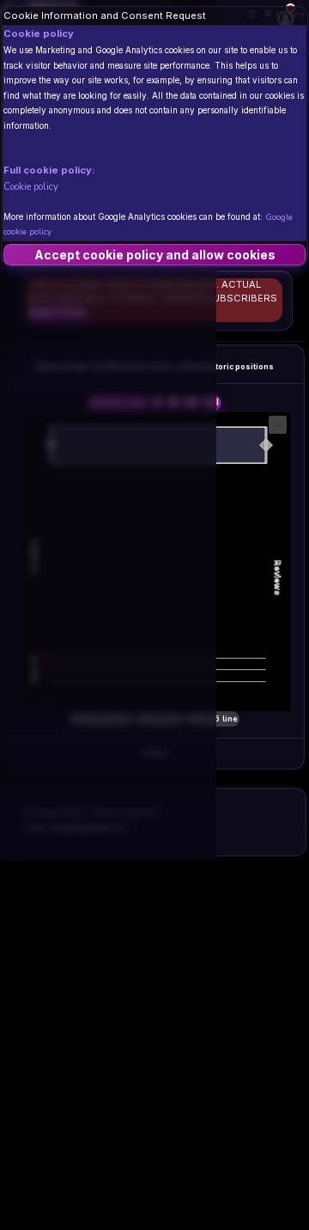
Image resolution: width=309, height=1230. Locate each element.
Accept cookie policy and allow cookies (155, 254)
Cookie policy (30, 186)
